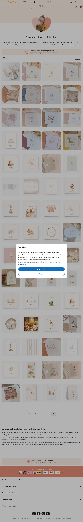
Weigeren (41, 274)
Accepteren (41, 269)
